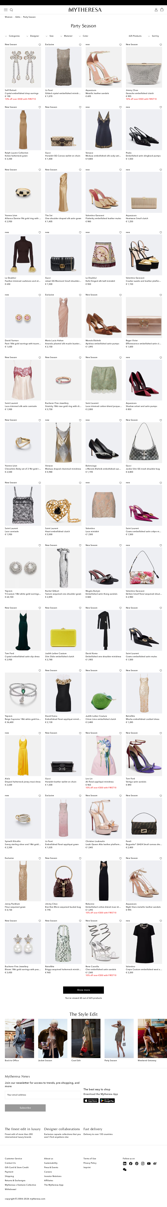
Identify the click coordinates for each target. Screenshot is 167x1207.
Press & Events (51, 1168)
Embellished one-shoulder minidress (103, 657)
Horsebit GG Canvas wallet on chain (62, 156)
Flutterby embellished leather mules (103, 219)
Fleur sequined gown (15, 907)
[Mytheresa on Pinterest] (137, 1163)
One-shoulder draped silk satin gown (63, 219)
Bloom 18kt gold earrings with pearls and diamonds (30, 970)
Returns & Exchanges (15, 1181)
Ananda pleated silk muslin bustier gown (65, 344)
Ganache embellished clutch (140, 93)
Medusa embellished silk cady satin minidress (108, 156)
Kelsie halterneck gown (16, 156)
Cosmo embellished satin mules (141, 657)
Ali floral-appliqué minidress (100, 782)
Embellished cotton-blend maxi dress (104, 907)
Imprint (87, 1168)
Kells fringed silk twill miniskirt (100, 281)
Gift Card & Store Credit (17, 1168)
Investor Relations (52, 1176)
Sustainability (50, 1163)
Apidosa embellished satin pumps (102, 344)
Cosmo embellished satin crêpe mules (144, 532)
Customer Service (13, 1159)
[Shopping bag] (162, 10)
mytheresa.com (37, 1199)
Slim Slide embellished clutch (59, 657)
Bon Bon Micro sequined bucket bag (63, 907)
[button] (36, 45)
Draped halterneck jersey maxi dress (23, 782)
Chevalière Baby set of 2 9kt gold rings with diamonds (31, 469)
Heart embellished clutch (57, 532)
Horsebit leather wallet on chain (60, 782)
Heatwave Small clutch (137, 219)
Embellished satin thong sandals (101, 594)
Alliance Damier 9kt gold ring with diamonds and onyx (31, 219)
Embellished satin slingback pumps (143, 156)
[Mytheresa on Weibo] (155, 1163)
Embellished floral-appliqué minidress (64, 719)
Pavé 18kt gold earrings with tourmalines (25, 344)
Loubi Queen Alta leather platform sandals (107, 845)
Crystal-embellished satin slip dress (22, 657)
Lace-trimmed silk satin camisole (21, 406)
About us (48, 1159)
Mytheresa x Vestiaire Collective (20, 1185)
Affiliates (48, 1181)
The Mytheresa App (54, 1185)
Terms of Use (90, 1159)
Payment (9, 1172)
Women (9, 17)
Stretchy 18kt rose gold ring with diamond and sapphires (73, 406)
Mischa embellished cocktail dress (142, 719)
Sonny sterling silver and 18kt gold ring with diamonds (31, 845)
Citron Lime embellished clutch (101, 719)
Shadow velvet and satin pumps (141, 406)
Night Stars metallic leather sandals (143, 907)
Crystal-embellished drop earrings (21, 93)
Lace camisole (12, 532)
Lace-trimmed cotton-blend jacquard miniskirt (108, 406)
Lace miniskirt (92, 532)
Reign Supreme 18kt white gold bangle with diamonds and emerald (38, 719)
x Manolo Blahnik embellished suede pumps (107, 469)
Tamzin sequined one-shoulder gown (63, 594)
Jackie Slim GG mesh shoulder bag (143, 469)
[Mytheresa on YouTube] (149, 1163)
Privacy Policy (90, 1163)
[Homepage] (83, 10)
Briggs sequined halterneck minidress (63, 970)
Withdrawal (10, 1189)
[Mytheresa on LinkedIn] (125, 1163)
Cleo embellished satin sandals (101, 970)
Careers (48, 1172)
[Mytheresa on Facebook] (131, 1163)
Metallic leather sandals (97, 93)
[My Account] (156, 10)
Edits (17, 17)
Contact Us (10, 1163)
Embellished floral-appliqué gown (62, 845)
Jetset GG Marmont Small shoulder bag (64, 281)
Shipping (9, 1176)
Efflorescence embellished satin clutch (144, 344)
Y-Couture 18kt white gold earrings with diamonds (29, 594)
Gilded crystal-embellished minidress (63, 93)
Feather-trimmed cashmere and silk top (24, 281)
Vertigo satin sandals (136, 782)
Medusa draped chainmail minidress (63, 469)
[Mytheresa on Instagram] (143, 1163)
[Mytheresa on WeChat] (125, 1169)
